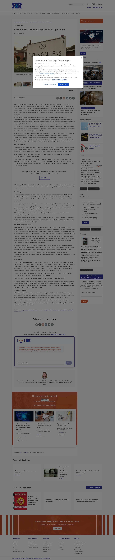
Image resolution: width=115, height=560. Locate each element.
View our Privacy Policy (59, 80)
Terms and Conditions (47, 74)
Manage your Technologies (50, 84)
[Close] (81, 58)
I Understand (63, 84)
